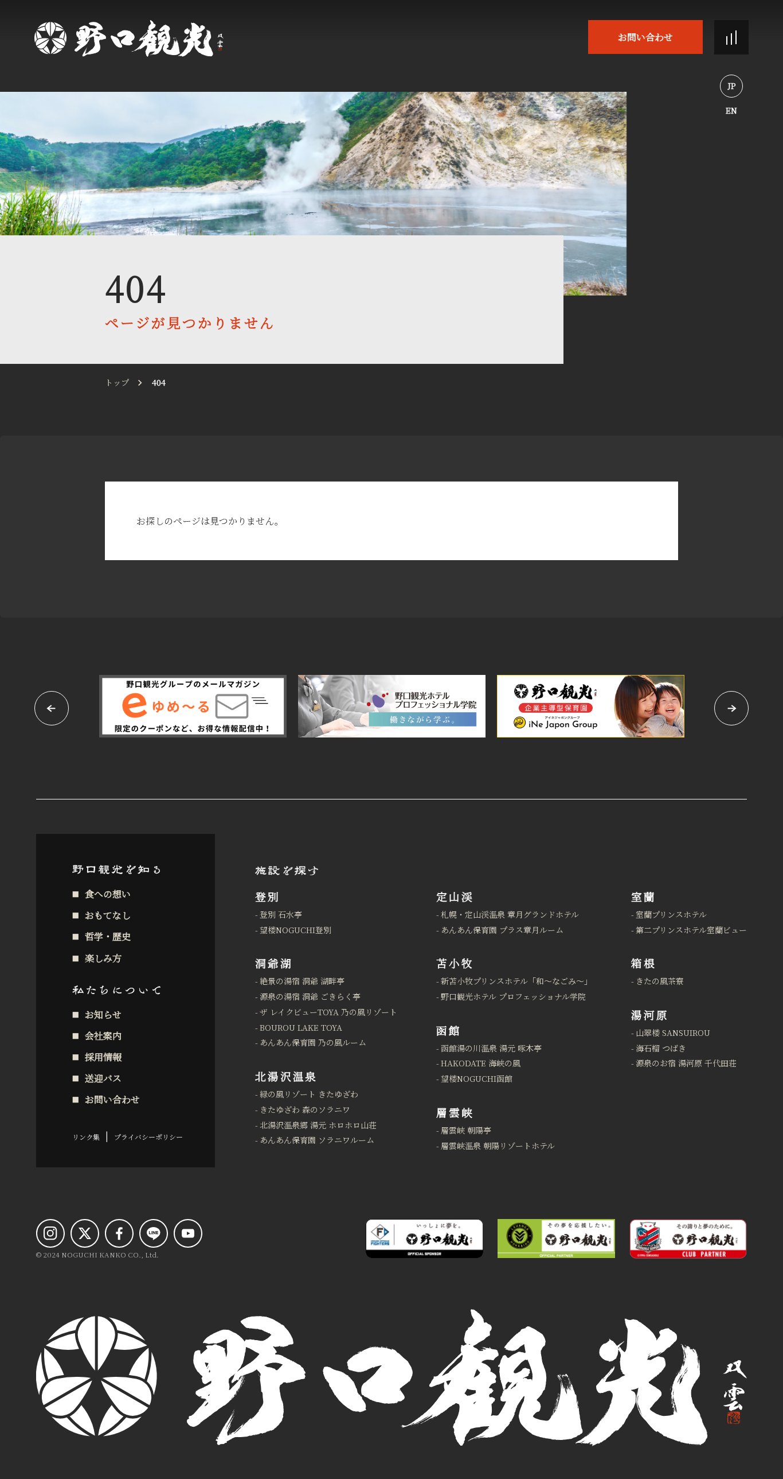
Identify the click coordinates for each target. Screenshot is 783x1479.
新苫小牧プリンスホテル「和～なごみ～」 (516, 981)
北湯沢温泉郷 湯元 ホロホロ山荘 (318, 1125)
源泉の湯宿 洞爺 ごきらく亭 (310, 996)
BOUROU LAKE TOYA (301, 1027)
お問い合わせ (645, 37)
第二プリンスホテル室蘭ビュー (691, 929)
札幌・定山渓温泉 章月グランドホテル (510, 914)
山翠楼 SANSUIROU (673, 1032)
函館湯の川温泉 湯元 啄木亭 (491, 1048)
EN (731, 110)
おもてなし (108, 915)
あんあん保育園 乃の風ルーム (313, 1042)
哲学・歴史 (108, 936)
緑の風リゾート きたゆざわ (309, 1094)
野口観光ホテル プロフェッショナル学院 (513, 996)
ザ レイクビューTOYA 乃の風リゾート (328, 1012)
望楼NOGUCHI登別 (295, 929)
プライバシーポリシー (148, 1137)
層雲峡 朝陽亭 (466, 1130)
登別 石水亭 (281, 914)
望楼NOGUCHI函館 (476, 1078)
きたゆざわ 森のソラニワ (305, 1109)
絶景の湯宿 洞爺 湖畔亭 (302, 981)
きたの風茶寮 (660, 981)
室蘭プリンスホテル (671, 914)
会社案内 (103, 1035)
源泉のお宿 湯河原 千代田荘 (686, 1063)
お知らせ (103, 1014)
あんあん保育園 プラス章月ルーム (502, 929)
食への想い (108, 893)
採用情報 (103, 1056)
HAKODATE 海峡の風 (480, 1063)
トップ (117, 382)
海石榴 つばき (661, 1048)
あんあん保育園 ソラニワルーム (317, 1140)
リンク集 (86, 1137)
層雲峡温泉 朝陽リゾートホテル (498, 1145)
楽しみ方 (103, 958)
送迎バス (103, 1078)
